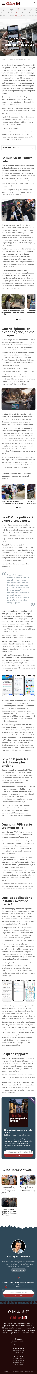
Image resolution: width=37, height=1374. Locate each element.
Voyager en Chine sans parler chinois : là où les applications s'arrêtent (9, 1212)
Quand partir (11, 12)
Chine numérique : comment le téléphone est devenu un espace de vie (13, 313)
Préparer (18, 12)
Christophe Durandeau (11, 48)
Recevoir (19, 1155)
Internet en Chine (25, 59)
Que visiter (25, 12)
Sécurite (12, 15)
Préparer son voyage (14, 59)
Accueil (3, 59)
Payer (23, 15)
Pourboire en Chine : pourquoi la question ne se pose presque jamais (9, 1190)
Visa (8, 15)
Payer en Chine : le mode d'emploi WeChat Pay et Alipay (12, 502)
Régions (31, 12)
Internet (18, 15)
